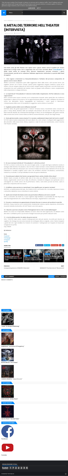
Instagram (7, 239)
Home (5, 20)
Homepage (7, 238)
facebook (63, 276)
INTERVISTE (10, 20)
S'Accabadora (57, 69)
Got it (39, 8)
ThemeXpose (10, 473)
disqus (57, 276)
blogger (51, 276)
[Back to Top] (66, 474)
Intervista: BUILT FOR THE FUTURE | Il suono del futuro (33, 259)
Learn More (31, 8)
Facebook (6, 236)
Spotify (6, 241)
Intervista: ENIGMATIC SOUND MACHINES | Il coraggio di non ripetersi (54, 258)
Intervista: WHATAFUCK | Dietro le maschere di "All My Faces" (13, 258)
